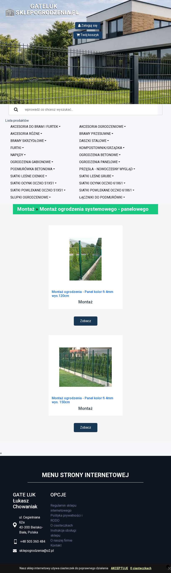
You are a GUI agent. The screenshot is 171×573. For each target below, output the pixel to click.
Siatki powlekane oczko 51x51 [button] (36, 190)
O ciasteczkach (140, 568)
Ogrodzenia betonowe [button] (98, 155)
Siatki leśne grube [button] (95, 176)
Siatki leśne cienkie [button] (27, 176)
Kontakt (56, 545)
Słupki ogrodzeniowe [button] (29, 197)
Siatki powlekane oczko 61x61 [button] (105, 190)
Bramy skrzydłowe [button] (27, 141)
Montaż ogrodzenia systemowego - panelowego (93, 209)
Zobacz (85, 321)
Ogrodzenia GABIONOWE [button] (30, 162)
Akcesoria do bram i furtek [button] (34, 127)
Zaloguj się (88, 25)
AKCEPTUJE (119, 568)
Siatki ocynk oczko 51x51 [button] (32, 183)
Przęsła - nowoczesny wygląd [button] (106, 169)
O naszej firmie (61, 540)
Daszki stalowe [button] (92, 141)
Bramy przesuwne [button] (95, 134)
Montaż (25, 209)
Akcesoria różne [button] (25, 134)
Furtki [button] (15, 148)
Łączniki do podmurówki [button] (100, 197)
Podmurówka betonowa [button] (31, 169)
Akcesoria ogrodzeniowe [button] (101, 127)
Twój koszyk (89, 35)
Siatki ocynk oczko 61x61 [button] (101, 183)
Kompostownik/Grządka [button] (100, 148)
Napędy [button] (16, 155)
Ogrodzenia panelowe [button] (98, 162)
